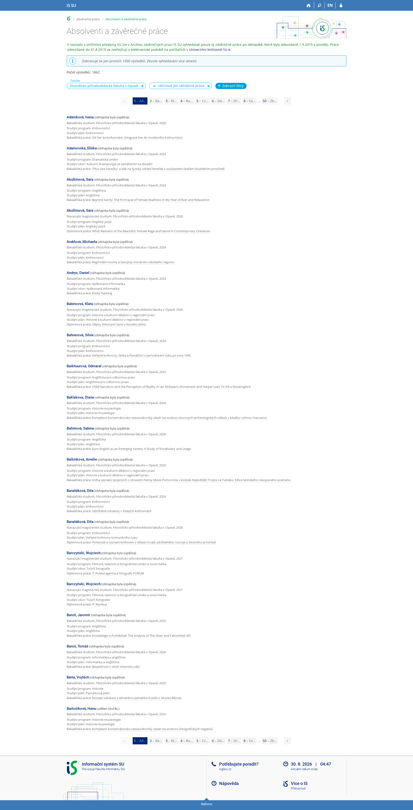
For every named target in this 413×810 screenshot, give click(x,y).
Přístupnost (298, 788)
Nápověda (229, 783)
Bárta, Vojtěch (78, 677)
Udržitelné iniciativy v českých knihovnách (122, 511)
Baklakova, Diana (80, 397)
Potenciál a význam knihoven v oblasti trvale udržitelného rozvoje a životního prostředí (154, 542)
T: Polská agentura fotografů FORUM (118, 573)
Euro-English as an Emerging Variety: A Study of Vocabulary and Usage (141, 449)
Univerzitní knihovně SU (208, 49)
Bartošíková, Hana (81, 708)
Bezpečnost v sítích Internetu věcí (116, 666)
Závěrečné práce (88, 19)
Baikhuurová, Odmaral (84, 366)
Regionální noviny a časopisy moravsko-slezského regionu (133, 262)
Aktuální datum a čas (304, 769)
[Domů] (308, 5)
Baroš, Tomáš (77, 646)
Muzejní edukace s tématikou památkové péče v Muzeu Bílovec (137, 698)
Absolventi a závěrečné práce (126, 19)
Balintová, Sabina (80, 428)
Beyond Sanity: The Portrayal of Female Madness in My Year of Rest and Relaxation (150, 200)
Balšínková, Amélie (82, 459)
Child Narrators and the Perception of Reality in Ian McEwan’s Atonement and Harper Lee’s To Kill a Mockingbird (171, 386)
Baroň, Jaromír (78, 615)
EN (330, 5)
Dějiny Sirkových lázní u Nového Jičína (119, 324)
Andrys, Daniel (78, 273)
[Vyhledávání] (319, 5)
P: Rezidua (99, 604)
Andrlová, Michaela (82, 242)
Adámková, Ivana (80, 117)
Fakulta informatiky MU (110, 769)
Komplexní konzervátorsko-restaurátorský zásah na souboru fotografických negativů (152, 729)
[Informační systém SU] (69, 18)
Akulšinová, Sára (80, 179)
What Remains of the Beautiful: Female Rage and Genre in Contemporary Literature (151, 231)
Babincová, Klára (80, 304)
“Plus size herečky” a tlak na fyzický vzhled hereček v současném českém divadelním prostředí (158, 169)
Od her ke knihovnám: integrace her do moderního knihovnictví (137, 137)
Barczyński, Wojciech (84, 553)
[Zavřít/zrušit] (142, 86)
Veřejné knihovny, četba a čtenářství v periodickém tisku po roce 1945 (141, 355)
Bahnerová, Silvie (80, 335)
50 (270, 101)
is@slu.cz (225, 769)
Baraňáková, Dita (80, 491)
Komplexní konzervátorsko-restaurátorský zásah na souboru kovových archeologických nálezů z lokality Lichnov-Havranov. (180, 418)
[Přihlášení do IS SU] (341, 5)
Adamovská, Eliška (82, 148)
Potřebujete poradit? (239, 764)
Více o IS (299, 783)
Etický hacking (102, 293)
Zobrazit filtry (233, 86)
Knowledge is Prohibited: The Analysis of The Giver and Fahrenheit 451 (141, 635)
